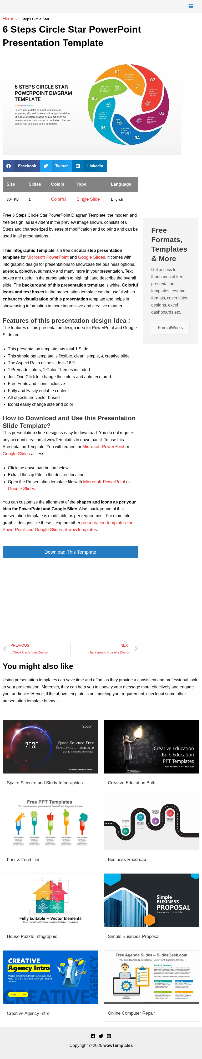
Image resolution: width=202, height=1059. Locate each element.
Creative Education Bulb (131, 782)
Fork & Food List (23, 859)
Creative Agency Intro (28, 1013)
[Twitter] (101, 1036)
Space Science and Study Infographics (45, 782)
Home (8, 18)
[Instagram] (109, 1036)
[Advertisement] (70, 600)
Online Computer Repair (131, 1013)
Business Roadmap (127, 859)
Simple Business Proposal (133, 936)
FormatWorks (170, 327)
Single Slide (88, 199)
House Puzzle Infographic (32, 936)
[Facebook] (93, 1036)
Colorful (58, 199)
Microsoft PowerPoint (48, 257)
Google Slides (91, 257)
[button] (21, 166)
